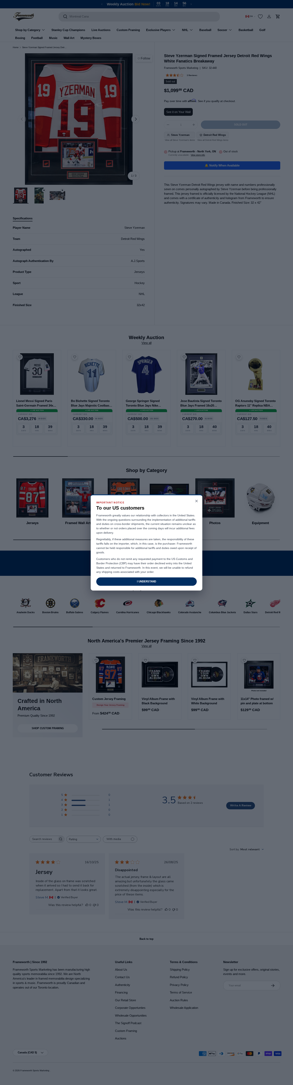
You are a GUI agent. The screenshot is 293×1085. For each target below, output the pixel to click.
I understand (146, 581)
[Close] (196, 501)
